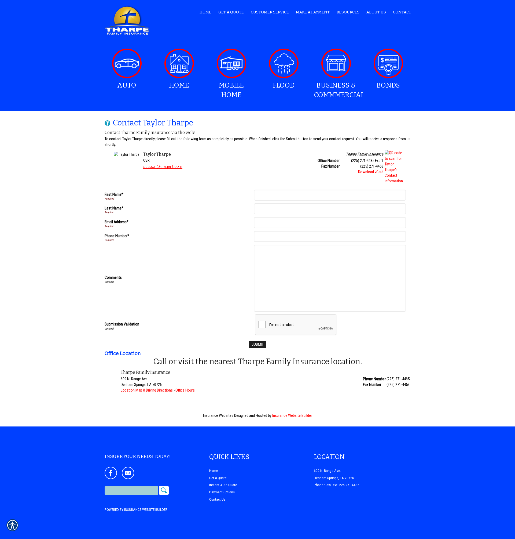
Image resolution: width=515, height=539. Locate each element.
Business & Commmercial (338, 90)
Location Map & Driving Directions (147, 390)
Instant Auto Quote (223, 485)
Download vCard (370, 171)
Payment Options (222, 492)
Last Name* (114, 208)
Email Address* (116, 221)
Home (179, 85)
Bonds (388, 85)
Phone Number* (117, 235)
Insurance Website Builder (292, 415)
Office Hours (185, 390)
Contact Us (217, 499)
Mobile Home (231, 90)
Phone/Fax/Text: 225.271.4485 (336, 485)
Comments (113, 277)
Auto (126, 85)
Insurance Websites (218, 415)
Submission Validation (122, 324)
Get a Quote (218, 478)
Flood (284, 85)
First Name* (114, 194)
